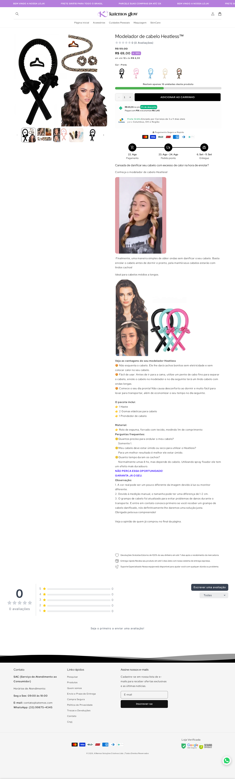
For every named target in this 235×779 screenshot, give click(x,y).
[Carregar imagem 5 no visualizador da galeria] (92, 135)
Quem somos (74, 688)
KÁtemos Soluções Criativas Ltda (108, 753)
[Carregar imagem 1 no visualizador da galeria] (28, 135)
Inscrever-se (144, 704)
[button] (17, 13)
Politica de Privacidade (80, 704)
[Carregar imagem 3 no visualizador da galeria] (60, 135)
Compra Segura (76, 699)
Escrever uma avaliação (210, 587)
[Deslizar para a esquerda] (17, 135)
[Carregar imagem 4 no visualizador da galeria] (76, 135)
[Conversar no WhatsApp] (226, 760)
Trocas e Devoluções (78, 710)
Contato (71, 716)
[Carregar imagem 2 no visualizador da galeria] (44, 135)
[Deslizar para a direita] (103, 135)
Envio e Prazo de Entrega (81, 693)
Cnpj (69, 721)
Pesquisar (72, 676)
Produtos (72, 682)
